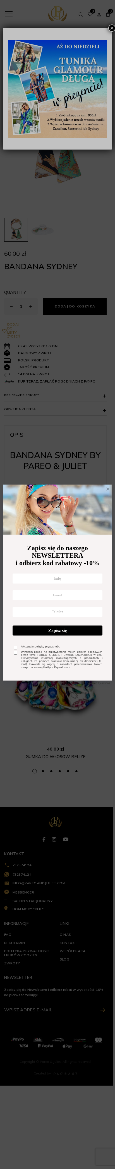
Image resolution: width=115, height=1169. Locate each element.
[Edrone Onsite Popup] (57, 584)
